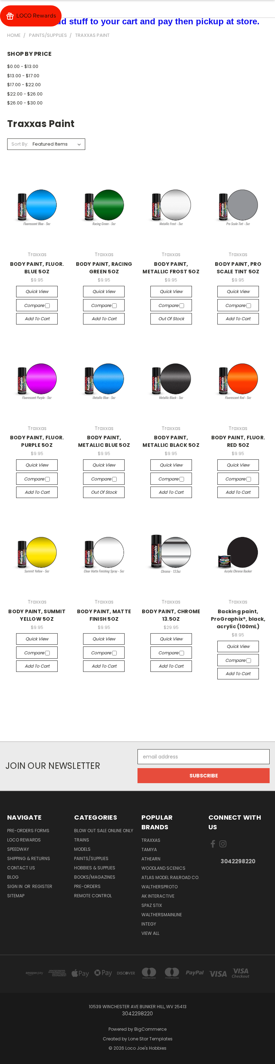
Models (82, 849)
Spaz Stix (151, 905)
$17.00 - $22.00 (24, 84)
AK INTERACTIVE (157, 896)
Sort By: (19, 144)
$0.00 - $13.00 (22, 66)
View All (150, 933)
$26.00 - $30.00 (25, 102)
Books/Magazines (94, 877)
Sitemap (15, 896)
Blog (13, 877)
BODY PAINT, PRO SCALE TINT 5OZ (238, 267)
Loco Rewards (24, 840)
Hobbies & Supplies (94, 868)
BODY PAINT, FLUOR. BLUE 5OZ (37, 267)
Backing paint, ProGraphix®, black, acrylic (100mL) (238, 619)
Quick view (36, 291)
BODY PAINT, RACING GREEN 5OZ (104, 267)
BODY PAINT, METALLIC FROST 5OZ (171, 267)
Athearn (150, 859)
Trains (81, 840)
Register (42, 886)
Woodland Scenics (163, 868)
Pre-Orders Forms (28, 831)
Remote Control (93, 896)
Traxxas (150, 840)
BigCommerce (150, 1029)
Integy (148, 924)
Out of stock (171, 319)
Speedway (18, 849)
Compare (34, 305)
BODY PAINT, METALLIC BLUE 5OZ (104, 441)
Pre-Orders (87, 886)
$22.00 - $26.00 (25, 94)
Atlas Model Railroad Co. (170, 877)
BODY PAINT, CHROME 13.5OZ (171, 615)
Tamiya (149, 849)
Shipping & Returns (28, 858)
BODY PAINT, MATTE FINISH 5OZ (104, 615)
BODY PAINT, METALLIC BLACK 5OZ (171, 441)
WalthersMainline (161, 915)
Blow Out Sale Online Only (103, 831)
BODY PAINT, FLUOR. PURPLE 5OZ (37, 441)
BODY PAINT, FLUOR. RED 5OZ (238, 441)
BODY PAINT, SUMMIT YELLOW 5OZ (37, 615)
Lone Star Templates (150, 1039)
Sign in (15, 886)
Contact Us (21, 868)
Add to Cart (37, 319)
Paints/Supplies (91, 858)
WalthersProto (159, 887)
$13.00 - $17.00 (23, 75)
